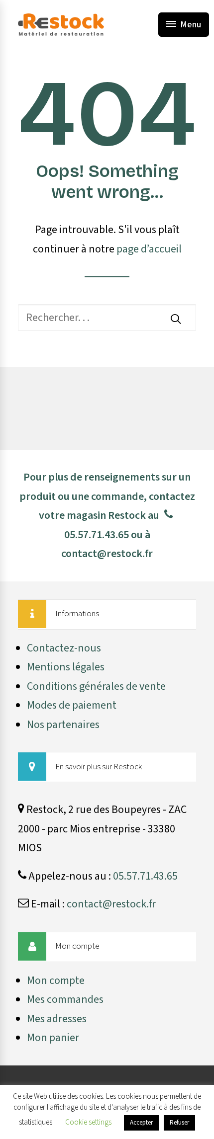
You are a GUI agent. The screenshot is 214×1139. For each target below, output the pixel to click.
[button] (175, 318)
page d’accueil (149, 249)
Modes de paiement (71, 705)
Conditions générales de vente (96, 686)
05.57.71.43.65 (96, 535)
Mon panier (53, 1038)
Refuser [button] (179, 1122)
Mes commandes (65, 999)
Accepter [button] (141, 1122)
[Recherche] (107, 317)
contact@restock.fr (107, 554)
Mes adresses (57, 1019)
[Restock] (61, 24)
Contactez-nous (64, 648)
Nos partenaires (63, 724)
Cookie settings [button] (88, 1122)
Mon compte (56, 980)
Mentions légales (66, 667)
